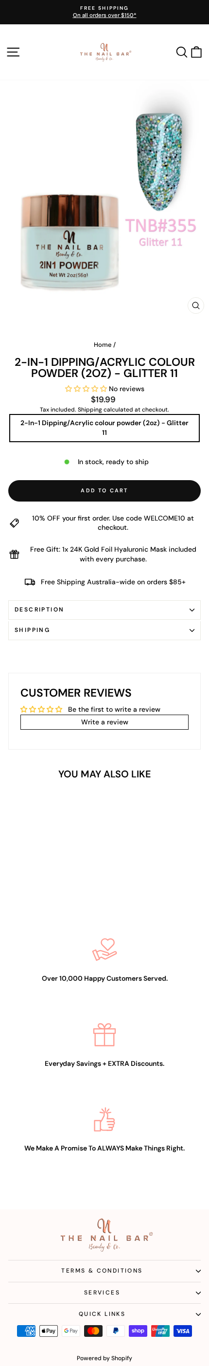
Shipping (90, 409)
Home (103, 345)
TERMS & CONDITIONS (101, 1271)
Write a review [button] (104, 722)
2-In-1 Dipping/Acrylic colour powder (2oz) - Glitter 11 (104, 427)
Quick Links (102, 1314)
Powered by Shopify (104, 1358)
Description (39, 609)
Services (102, 1292)
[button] (87, 388)
